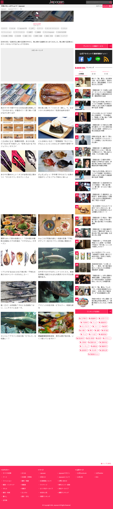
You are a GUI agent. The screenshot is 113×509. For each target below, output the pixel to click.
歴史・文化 (28, 36)
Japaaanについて (64, 477)
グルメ (65, 28)
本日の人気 (43, 492)
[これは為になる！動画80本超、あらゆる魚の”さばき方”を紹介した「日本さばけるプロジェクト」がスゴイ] (18, 128)
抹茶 (99, 338)
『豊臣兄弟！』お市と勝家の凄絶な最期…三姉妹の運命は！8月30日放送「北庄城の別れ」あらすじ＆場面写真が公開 (102, 279)
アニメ (94, 322)
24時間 (81, 73)
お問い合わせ (63, 481)
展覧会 (95, 346)
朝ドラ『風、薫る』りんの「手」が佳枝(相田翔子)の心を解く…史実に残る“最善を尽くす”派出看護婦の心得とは (101, 291)
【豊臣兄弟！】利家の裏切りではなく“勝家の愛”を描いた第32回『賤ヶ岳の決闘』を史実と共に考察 (102, 232)
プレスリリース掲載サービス (93, 46)
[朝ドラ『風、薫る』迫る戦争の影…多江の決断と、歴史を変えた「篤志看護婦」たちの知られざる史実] (83, 82)
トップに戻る (106, 463)
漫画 (98, 330)
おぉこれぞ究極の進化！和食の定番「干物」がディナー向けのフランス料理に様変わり (55, 239)
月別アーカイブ (64, 488)
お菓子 (83, 330)
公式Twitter (90, 59)
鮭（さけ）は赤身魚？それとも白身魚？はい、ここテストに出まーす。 (17, 306)
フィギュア (85, 346)
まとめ (13, 28)
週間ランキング (64, 492)
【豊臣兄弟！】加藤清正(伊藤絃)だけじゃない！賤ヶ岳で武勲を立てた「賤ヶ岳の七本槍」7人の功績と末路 (102, 151)
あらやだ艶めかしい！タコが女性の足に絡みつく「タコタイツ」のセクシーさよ (18, 175)
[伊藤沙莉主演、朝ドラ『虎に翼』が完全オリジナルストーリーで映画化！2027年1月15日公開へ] (83, 140)
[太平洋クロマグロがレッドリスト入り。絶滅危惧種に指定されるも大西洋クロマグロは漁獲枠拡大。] (56, 259)
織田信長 (103, 334)
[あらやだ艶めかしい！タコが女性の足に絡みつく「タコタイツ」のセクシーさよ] (18, 161)
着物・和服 (38, 36)
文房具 (84, 342)
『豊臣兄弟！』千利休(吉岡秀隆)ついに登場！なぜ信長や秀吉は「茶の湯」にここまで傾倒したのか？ (102, 244)
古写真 (5, 500)
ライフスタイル (20, 32)
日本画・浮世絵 (8, 36)
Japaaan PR (23, 28)
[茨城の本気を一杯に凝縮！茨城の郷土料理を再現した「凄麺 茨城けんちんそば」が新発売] (83, 303)
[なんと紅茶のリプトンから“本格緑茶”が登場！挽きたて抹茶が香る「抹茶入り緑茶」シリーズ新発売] (83, 256)
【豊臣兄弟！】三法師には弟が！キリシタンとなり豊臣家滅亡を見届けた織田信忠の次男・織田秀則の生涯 (102, 93)
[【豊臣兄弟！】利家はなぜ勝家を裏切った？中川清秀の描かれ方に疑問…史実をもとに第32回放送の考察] (83, 129)
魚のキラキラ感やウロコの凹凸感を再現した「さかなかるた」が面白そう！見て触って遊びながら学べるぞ (18, 110)
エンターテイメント (53, 28)
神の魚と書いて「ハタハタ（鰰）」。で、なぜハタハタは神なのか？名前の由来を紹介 (55, 109)
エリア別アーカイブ (46, 488)
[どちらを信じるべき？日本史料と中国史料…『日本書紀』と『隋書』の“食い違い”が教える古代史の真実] (83, 117)
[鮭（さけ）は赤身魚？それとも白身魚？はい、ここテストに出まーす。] (18, 292)
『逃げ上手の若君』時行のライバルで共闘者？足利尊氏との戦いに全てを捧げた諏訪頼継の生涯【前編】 (102, 104)
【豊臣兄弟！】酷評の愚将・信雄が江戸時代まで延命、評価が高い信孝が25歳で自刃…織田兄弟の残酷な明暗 (102, 162)
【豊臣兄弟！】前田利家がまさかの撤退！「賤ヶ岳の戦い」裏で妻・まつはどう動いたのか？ (102, 186)
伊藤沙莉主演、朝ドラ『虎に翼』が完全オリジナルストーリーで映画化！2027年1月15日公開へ (102, 139)
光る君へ (94, 350)
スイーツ (97, 326)
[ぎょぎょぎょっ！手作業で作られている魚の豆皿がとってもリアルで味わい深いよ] (56, 161)
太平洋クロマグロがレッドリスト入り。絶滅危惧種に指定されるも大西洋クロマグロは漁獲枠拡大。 (55, 274)
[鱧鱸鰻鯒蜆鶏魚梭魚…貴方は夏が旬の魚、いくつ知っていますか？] (56, 323)
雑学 (105, 326)
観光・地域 (49, 36)
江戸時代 (84, 318)
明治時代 (81, 338)
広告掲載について (46, 481)
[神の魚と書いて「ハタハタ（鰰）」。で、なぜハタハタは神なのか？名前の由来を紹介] (56, 95)
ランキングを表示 (93, 311)
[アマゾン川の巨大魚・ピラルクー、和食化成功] (56, 292)
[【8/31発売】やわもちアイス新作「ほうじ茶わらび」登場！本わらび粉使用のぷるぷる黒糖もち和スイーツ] (83, 210)
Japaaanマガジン (13, 9)
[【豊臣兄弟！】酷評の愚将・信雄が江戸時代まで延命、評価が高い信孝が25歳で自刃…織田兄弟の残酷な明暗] (83, 164)
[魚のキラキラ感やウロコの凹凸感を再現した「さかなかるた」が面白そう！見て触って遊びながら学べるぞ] (18, 95)
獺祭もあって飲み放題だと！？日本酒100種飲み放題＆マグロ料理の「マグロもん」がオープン (18, 241)
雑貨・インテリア (62, 36)
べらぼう (94, 334)
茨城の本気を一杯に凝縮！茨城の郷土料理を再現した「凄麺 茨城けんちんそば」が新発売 (102, 301)
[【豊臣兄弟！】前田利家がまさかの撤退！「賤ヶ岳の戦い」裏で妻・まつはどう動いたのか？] (83, 187)
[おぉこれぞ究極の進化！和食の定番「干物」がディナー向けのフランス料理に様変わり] (56, 225)
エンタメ (24, 492)
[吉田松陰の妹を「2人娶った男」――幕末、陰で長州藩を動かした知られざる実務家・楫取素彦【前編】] (83, 268)
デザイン (108, 338)
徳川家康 (91, 338)
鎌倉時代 (104, 346)
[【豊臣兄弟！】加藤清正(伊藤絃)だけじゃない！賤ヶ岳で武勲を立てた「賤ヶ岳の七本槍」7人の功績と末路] (83, 152)
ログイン (99, 6)
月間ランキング (45, 496)
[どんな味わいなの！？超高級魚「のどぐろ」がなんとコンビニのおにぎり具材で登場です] (56, 128)
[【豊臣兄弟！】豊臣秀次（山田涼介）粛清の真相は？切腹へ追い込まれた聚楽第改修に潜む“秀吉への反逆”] (83, 198)
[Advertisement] (19, 66)
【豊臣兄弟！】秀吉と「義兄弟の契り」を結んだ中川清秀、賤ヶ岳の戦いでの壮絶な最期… (102, 220)
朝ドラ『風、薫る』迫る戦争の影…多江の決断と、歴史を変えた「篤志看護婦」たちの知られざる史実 (102, 81)
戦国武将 (103, 322)
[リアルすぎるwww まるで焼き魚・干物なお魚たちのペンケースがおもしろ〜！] (18, 259)
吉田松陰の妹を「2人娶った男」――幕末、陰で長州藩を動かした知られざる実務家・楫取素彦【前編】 (102, 267)
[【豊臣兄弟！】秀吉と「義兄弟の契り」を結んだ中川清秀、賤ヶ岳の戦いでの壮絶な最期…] (83, 222)
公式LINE (98, 59)
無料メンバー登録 (64, 485)
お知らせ (43, 477)
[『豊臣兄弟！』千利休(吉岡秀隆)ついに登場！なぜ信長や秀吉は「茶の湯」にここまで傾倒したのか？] (83, 245)
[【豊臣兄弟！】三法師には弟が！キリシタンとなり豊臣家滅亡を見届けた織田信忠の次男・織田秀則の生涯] (83, 94)
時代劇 (106, 330)
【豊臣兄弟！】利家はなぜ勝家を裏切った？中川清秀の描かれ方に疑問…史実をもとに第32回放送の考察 (102, 128)
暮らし (5, 496)
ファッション (7, 32)
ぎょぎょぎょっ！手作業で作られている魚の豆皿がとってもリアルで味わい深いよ (55, 175)
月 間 (106, 73)
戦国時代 (94, 318)
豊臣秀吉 (104, 342)
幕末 (91, 330)
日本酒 (19, 36)
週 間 (93, 73)
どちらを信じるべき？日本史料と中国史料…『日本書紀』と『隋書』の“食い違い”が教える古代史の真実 (102, 116)
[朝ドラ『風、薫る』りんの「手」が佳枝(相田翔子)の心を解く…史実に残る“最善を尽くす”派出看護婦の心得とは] (83, 291)
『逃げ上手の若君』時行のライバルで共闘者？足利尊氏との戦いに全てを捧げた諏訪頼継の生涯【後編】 (102, 174)
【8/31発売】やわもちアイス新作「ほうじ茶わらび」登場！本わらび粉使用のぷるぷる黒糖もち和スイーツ (102, 209)
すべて (5, 28)
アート (41, 28)
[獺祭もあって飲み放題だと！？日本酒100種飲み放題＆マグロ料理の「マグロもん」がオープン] (18, 225)
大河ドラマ (104, 318)
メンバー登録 (107, 6)
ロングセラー (86, 326)
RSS (106, 59)
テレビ (85, 334)
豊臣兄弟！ (93, 342)
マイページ (43, 485)
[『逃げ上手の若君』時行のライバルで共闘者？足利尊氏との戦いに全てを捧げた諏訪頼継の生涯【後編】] (83, 175)
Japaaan (56, 2)
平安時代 (85, 322)
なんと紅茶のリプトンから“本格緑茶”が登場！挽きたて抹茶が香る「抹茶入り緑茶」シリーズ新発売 (102, 255)
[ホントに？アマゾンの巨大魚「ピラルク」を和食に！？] (18, 323)
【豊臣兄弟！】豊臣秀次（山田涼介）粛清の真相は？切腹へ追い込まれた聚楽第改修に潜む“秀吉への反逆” (102, 197)
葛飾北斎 (104, 350)
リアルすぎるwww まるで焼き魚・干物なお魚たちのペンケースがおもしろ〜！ (18, 272)
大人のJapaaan (49, 32)
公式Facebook (81, 59)
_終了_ (33, 28)
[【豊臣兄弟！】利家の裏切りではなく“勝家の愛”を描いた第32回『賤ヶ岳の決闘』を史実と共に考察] (83, 233)
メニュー (2, 2)
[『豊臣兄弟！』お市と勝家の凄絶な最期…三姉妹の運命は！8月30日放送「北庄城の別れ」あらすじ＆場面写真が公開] (83, 280)
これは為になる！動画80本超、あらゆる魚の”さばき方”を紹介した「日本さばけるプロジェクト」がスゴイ (18, 143)
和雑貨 (39, 32)
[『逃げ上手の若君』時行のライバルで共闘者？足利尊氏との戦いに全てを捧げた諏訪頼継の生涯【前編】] (83, 106)
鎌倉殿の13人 (94, 354)
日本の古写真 (62, 32)
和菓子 (31, 32)
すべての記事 (7, 473)
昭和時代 (85, 350)
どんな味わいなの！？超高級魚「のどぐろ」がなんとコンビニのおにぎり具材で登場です (55, 142)
